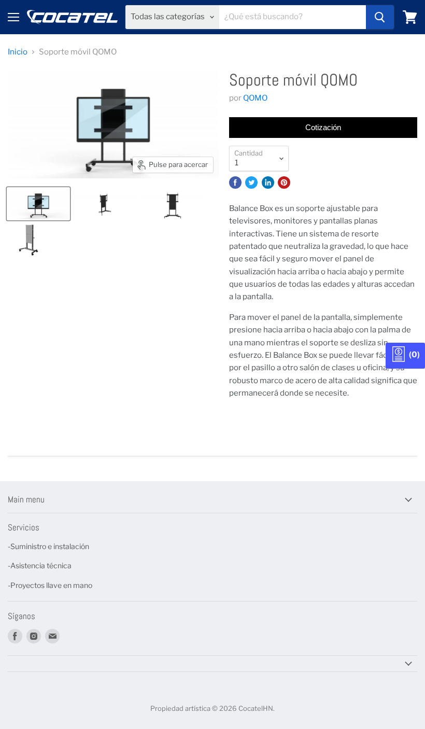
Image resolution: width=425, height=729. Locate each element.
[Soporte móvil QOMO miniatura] (38, 203)
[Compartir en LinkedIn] (268, 182)
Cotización (323, 127)
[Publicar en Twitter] (251, 182)
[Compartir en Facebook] (235, 182)
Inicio (17, 52)
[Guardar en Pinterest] (284, 182)
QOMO (255, 98)
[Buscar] (380, 17)
